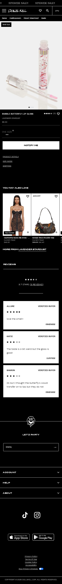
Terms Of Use (31, 559)
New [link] (4, 18)
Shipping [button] (7, 166)
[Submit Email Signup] (54, 447)
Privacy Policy (31, 556)
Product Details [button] (11, 157)
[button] (17, 3)
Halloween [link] (15, 18)
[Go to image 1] (29, 107)
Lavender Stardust (11, 118)
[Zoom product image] (31, 65)
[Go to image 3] (32, 107)
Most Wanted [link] (31, 18)
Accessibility (31, 565)
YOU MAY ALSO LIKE (15, 188)
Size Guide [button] (7, 161)
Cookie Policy (31, 562)
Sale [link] (43, 18)
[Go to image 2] (31, 107)
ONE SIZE (7, 132)
